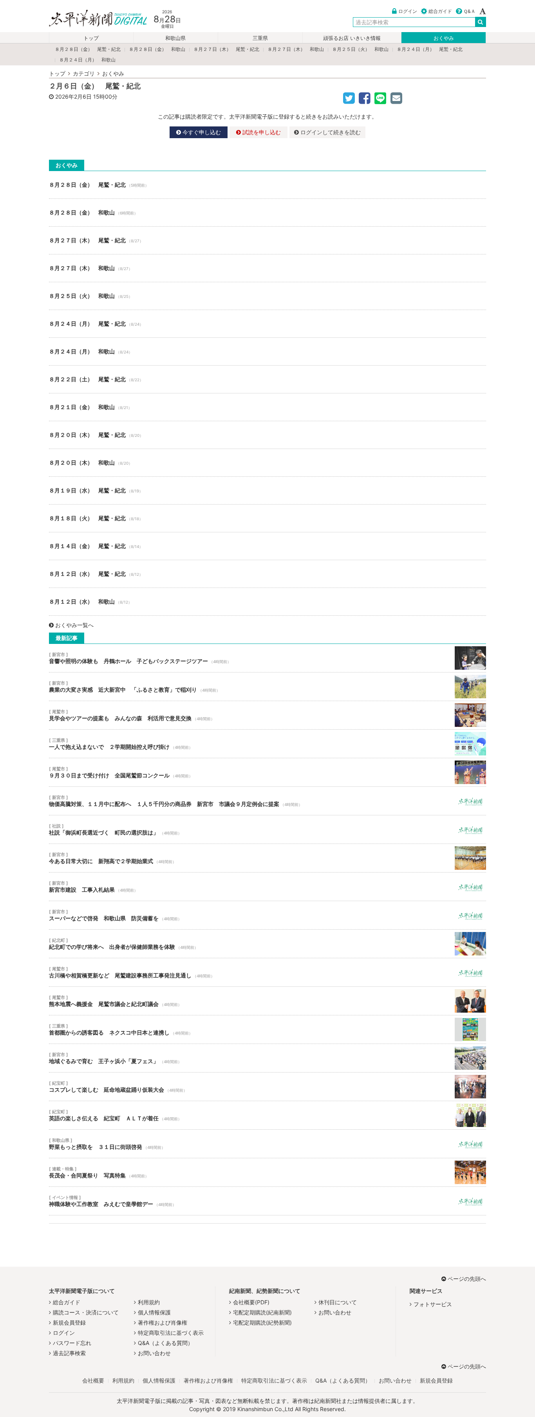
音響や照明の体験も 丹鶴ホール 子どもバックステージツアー (267, 658)
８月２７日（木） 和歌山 (296, 49)
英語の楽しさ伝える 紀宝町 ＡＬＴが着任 (267, 1115)
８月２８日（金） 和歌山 (157, 49)
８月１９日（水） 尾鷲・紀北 (267, 490)
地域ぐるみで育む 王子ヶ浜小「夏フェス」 (267, 1058)
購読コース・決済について (86, 1312)
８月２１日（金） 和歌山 (267, 407)
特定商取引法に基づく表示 (171, 1332)
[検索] (480, 22)
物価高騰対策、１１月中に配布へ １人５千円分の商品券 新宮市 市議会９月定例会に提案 (267, 801)
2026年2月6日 (73, 96)
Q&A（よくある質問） (165, 1342)
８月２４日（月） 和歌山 (87, 60)
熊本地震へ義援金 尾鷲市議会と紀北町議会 (267, 1001)
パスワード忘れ (72, 1342)
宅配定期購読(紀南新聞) (262, 1312)
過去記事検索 (69, 1353)
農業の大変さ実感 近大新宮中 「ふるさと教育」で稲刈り (267, 686)
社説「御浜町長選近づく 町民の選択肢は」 (267, 829)
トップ (91, 38)
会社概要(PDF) (251, 1302)
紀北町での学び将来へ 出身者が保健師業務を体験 (267, 944)
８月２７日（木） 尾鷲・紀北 (226, 49)
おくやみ (444, 38)
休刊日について (337, 1302)
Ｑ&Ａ (469, 11)
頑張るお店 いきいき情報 (352, 38)
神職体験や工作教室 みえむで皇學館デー (267, 1201)
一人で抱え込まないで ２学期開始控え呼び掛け (267, 744)
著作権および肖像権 (162, 1322)
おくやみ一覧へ (74, 625)
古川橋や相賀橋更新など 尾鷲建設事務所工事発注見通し (267, 972)
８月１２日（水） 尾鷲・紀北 (267, 574)
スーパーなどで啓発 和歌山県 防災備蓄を (267, 915)
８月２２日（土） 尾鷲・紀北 (267, 379)
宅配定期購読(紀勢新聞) (262, 1322)
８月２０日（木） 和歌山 (267, 462)
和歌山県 (175, 38)
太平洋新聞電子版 (92, 19)
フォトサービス (433, 1304)
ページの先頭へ (467, 1278)
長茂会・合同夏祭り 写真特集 (267, 1172)
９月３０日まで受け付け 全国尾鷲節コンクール (267, 772)
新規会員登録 (69, 1322)
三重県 (260, 38)
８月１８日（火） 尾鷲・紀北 (267, 518)
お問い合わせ (154, 1353)
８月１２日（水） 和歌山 (267, 601)
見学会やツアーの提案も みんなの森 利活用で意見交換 (267, 715)
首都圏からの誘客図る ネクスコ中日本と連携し (267, 1029)
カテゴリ (84, 73)
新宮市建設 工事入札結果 (267, 887)
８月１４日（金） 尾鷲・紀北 (267, 546)
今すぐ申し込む (201, 132)
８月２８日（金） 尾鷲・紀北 (88, 49)
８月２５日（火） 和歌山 (360, 49)
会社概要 (93, 1380)
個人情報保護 (154, 1312)
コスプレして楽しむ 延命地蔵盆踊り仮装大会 (267, 1087)
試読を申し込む (261, 132)
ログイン (407, 11)
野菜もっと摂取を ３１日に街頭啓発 (267, 1144)
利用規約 (149, 1302)
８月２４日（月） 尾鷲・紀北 (430, 49)
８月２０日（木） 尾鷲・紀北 (267, 435)
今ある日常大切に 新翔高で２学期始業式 (267, 858)
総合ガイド (440, 11)
